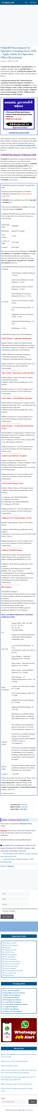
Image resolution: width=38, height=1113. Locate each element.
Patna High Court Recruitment (14, 993)
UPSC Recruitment (10, 959)
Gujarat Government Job (8, 848)
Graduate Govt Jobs (10, 950)
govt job (32, 845)
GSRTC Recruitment (11, 1009)
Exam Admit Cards (10, 973)
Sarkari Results (9, 975)
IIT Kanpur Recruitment (12, 1000)
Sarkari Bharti (13, 851)
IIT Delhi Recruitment (11, 997)
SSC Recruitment (9, 957)
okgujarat (27, 848)
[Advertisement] (19, 23)
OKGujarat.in (29, 216)
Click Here (24, 804)
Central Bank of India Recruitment (16, 1004)
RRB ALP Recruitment (12, 995)
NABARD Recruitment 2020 (19, 133)
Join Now (25, 820)
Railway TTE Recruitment (13, 1011)
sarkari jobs (22, 851)
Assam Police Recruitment (13, 1002)
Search (3, 1098)
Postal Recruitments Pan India (13, 970)
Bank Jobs (7, 947)
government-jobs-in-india (21, 845)
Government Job (8, 845)
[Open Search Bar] (25, 2)
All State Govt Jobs (10, 943)
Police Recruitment (10, 968)
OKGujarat (23, 823)
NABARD (20, 848)
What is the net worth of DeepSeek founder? (14, 1061)
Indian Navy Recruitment (12, 964)
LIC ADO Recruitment (12, 990)
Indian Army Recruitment (12, 961)
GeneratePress (29, 1110)
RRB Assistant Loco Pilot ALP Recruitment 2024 (16, 1084)
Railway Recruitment (10, 945)
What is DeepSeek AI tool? (9, 1066)
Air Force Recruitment (11, 966)
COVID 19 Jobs (9, 952)
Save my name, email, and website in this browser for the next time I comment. (20, 910)
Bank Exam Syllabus (10, 954)
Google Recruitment (10, 1006)
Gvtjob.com (8, 2)
